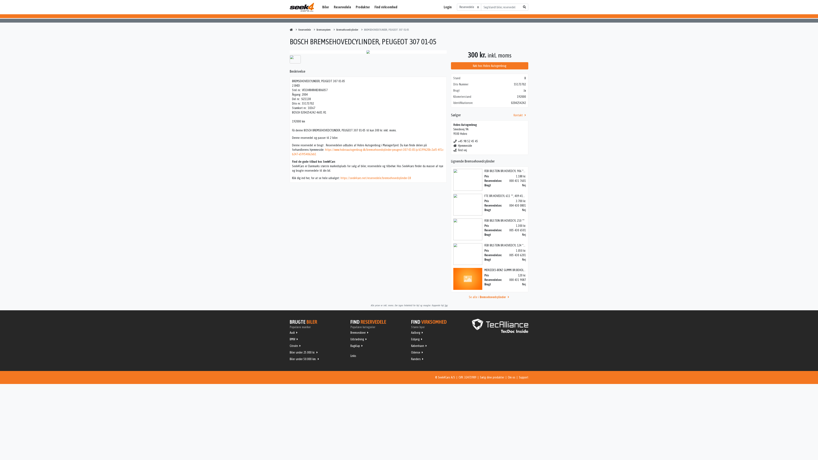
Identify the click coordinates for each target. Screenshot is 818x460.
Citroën (294, 346)
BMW (292, 339)
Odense (415, 352)
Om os (511, 377)
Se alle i (487, 297)
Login (448, 7)
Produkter (363, 7)
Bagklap (355, 346)
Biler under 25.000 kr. (302, 352)
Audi (292, 332)
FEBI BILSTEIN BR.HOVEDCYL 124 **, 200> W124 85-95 (515, 245)
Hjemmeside (465, 145)
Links (353, 356)
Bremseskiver (358, 332)
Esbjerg (415, 339)
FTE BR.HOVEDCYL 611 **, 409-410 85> (507, 196)
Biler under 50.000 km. (303, 359)
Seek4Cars (302, 7)
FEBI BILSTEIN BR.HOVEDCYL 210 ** (504, 220)
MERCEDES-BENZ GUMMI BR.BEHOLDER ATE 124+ (512, 270)
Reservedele (342, 7)
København (417, 346)
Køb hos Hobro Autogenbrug (489, 66)
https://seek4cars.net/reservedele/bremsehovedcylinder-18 (376, 178)
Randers (416, 359)
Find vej (462, 150)
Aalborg (415, 332)
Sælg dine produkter (492, 377)
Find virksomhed (385, 7)
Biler (325, 7)
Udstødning (357, 339)
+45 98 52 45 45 (468, 141)
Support (523, 377)
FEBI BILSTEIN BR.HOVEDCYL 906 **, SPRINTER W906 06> (517, 171)
